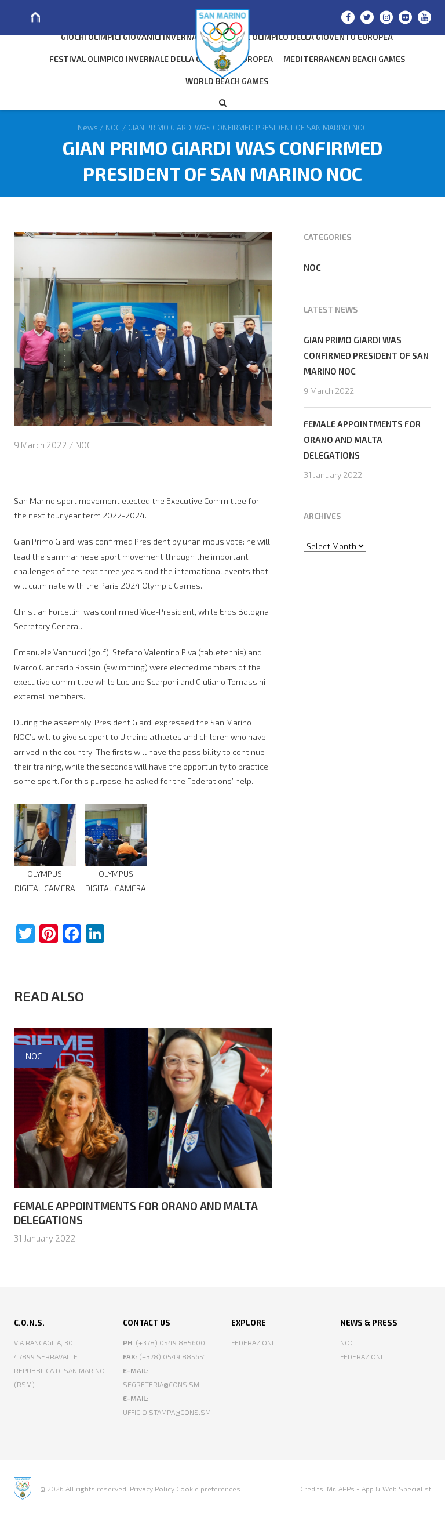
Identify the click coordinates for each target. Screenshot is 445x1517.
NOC (83, 445)
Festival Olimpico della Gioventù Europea (303, 37)
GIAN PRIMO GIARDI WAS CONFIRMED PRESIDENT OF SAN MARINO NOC (366, 355)
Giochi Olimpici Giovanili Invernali (132, 37)
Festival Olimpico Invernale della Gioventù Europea (161, 59)
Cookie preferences (208, 1489)
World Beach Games (226, 81)
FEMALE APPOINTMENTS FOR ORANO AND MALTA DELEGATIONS (362, 439)
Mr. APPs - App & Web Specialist (379, 1489)
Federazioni (252, 1342)
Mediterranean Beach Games (344, 59)
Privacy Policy (152, 1489)
